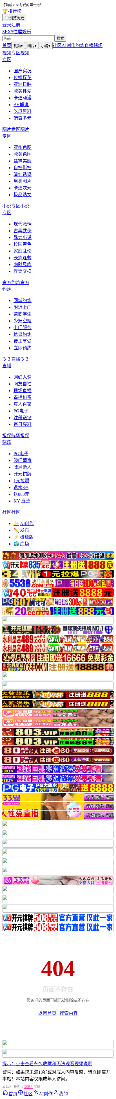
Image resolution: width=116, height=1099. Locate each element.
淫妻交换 (23, 271)
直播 (88, 45)
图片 (32, 46)
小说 (45, 46)
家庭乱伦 (23, 251)
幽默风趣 (23, 264)
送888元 (21, 494)
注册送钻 (23, 417)
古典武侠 (23, 230)
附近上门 (23, 307)
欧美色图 (23, 154)
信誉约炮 (23, 334)
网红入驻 (23, 377)
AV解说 (21, 104)
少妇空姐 (23, 320)
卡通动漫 (23, 97)
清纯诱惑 (23, 174)
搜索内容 (69, 1013)
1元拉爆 (21, 480)
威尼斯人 (23, 467)
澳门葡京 (23, 460)
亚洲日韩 (23, 84)
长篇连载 (23, 257)
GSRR (28, 1087)
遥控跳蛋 (23, 397)
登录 (6, 25)
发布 (21, 530)
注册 (15, 25)
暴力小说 (23, 237)
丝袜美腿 (23, 160)
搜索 (60, 38)
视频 (18, 46)
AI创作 (68, 45)
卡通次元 (23, 188)
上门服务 (23, 327)
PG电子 (21, 410)
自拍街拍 (23, 167)
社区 (57, 45)
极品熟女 (23, 194)
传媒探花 (23, 77)
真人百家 (23, 404)
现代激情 (23, 224)
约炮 (79, 45)
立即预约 (23, 347)
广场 (21, 543)
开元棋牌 (23, 474)
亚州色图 (23, 147)
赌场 (97, 45)
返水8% (21, 487)
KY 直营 (22, 501)
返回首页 (47, 1013)
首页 (6, 45)
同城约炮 (23, 300)
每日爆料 (23, 424)
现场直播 (23, 390)
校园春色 (23, 244)
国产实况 (23, 70)
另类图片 (23, 181)
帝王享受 (23, 341)
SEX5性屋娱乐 (16, 31)
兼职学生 (23, 314)
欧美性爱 (23, 91)
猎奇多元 (23, 118)
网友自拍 (23, 383)
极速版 (24, 537)
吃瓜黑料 (23, 111)
